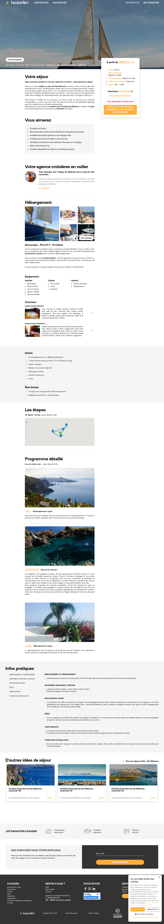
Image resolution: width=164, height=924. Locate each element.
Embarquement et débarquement (22, 674)
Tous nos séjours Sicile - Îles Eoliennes (140, 761)
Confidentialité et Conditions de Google (145, 917)
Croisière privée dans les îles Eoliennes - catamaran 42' (77, 790)
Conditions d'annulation (19, 696)
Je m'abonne (120, 862)
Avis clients (11, 889)
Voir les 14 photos (15, 60)
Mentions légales (94, 913)
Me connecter (151, 3)
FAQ (47, 887)
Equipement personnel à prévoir (22, 679)
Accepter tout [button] (137, 909)
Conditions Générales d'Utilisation (19, 900)
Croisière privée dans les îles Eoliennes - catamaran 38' (26, 790)
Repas (11, 687)
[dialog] (145, 898)
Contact (49, 892)
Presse (9, 892)
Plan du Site (50, 889)
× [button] (159, 877)
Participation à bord (17, 683)
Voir (86, 238)
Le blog (10, 903)
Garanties (11, 896)
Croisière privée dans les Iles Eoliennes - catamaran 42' (128, 790)
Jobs (9, 894)
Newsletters (11, 898)
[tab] (57, 306)
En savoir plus (44, 188)
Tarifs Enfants (15, 692)
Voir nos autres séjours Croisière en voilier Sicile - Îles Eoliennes (120, 109)
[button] (57, 306)
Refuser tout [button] (152, 909)
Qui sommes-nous (14, 887)
